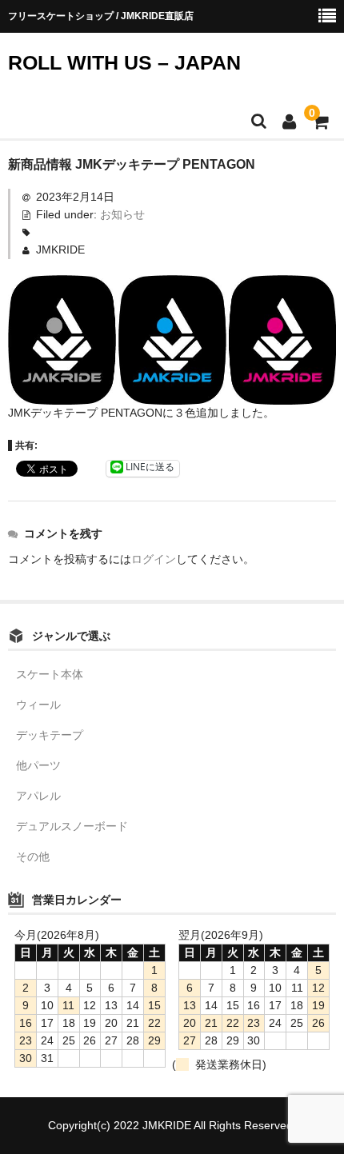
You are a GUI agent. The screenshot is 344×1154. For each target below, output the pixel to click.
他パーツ (38, 765)
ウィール (38, 704)
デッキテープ (49, 735)
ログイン (153, 559)
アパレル (38, 795)
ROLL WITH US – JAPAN (124, 62)
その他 (33, 856)
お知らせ (122, 214)
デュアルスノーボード (72, 826)
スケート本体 (49, 674)
